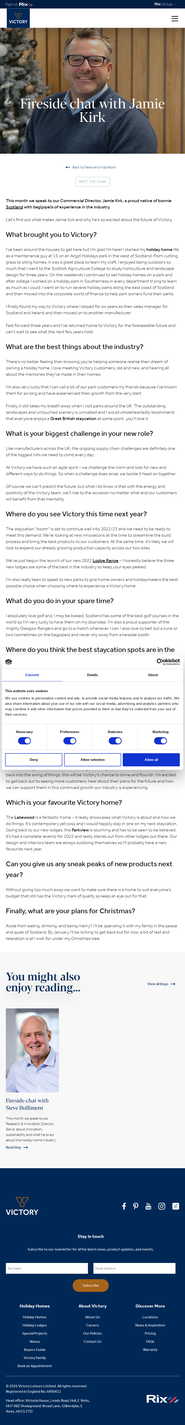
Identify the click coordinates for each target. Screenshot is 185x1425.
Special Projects (34, 1333)
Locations (150, 1317)
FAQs (150, 1341)
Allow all (151, 760)
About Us (92, 1317)
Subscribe (91, 1285)
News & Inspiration (150, 1325)
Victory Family (35, 1358)
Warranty (150, 1349)
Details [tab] (92, 675)
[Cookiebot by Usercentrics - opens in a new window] (160, 661)
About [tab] (153, 675)
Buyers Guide (35, 1349)
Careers (92, 1325)
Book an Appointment (35, 1366)
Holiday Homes (35, 1317)
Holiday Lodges (35, 1325)
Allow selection (93, 760)
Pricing (150, 1333)
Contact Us (93, 1341)
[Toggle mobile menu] (174, 18)
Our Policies (92, 1333)
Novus (35, 1341)
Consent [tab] (32, 675)
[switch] (69, 740)
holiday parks (99, 287)
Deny (34, 760)
